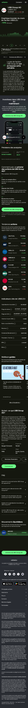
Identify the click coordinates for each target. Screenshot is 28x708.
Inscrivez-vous (4, 48)
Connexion (19, 2)
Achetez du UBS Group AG (14, 116)
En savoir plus (6, 397)
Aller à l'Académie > (14, 402)
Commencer (9, 466)
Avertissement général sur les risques (9, 676)
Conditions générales (12, 667)
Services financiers (11, 459)
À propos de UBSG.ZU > (16, 57)
